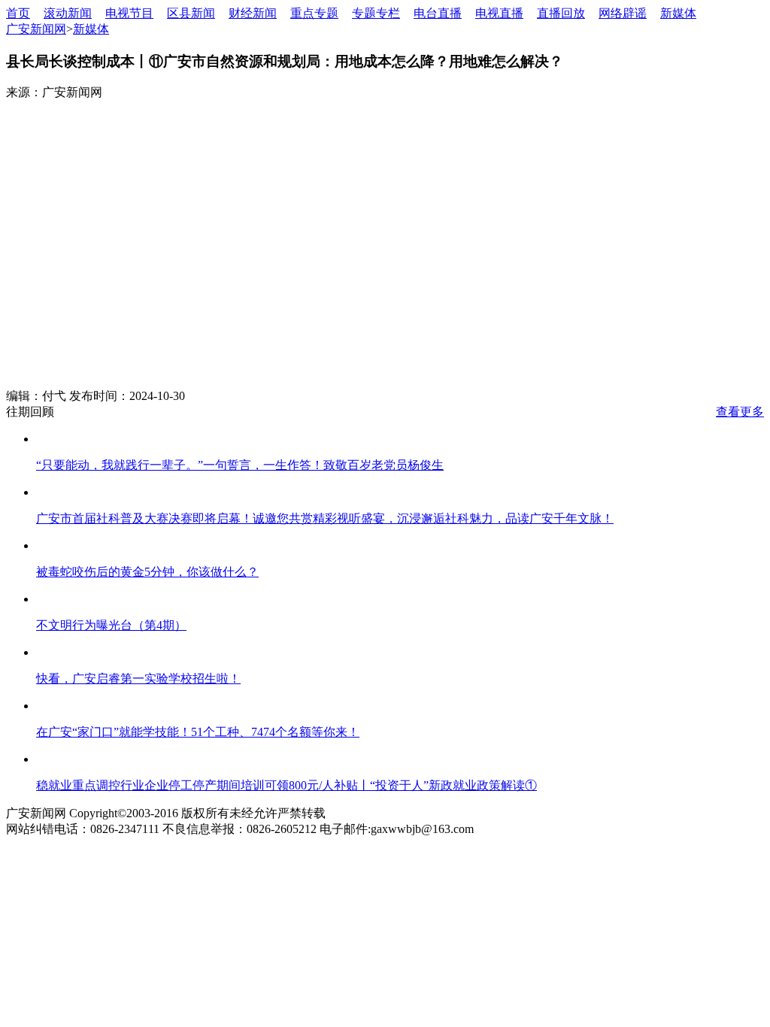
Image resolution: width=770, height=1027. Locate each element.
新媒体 (678, 13)
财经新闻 (253, 13)
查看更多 (740, 411)
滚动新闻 (68, 13)
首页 (18, 13)
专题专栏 (376, 13)
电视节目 (129, 13)
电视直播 (499, 13)
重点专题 (314, 13)
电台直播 (438, 13)
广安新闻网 (36, 29)
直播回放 (561, 13)
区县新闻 (191, 13)
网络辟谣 (623, 13)
